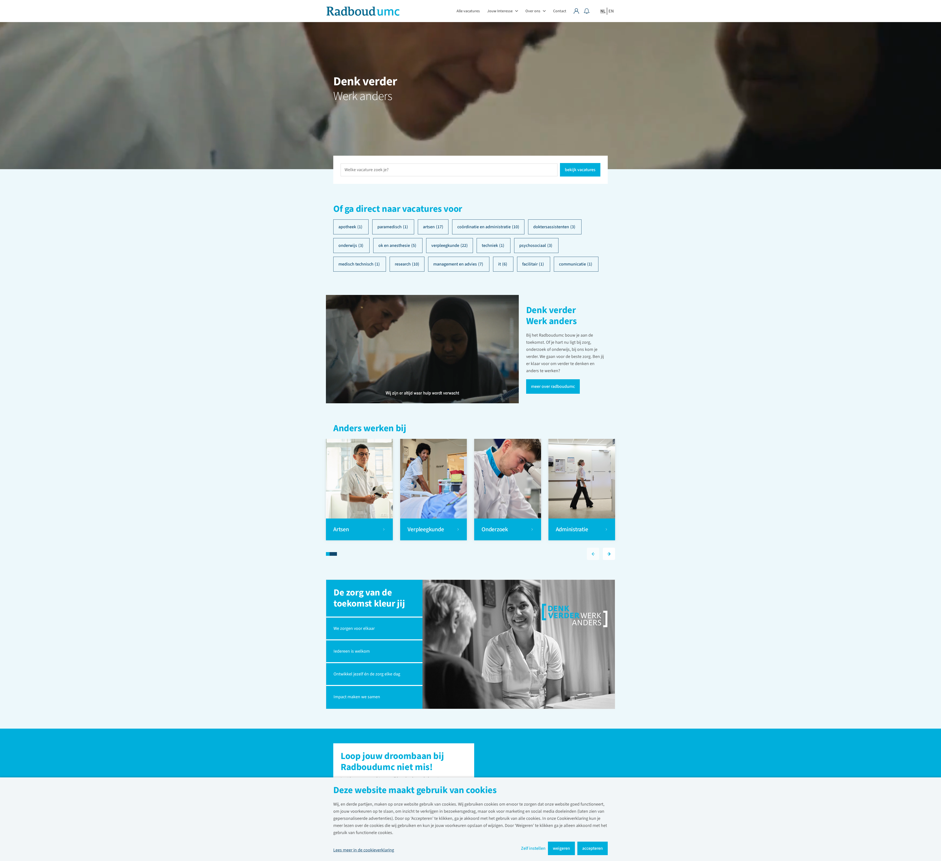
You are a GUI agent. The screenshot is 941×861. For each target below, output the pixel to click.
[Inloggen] (579, 11)
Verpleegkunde (426, 529)
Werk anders (362, 96)
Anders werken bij (369, 429)
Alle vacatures (468, 11)
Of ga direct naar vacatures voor (397, 209)
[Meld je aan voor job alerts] (586, 11)
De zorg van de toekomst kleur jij (369, 598)
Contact (559, 11)
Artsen (341, 529)
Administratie (572, 529)
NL (603, 11)
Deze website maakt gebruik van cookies (415, 791)
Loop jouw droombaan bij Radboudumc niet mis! (392, 762)
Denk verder (365, 81)
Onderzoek (495, 529)
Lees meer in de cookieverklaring (363, 850)
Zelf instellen (533, 848)
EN (611, 11)
